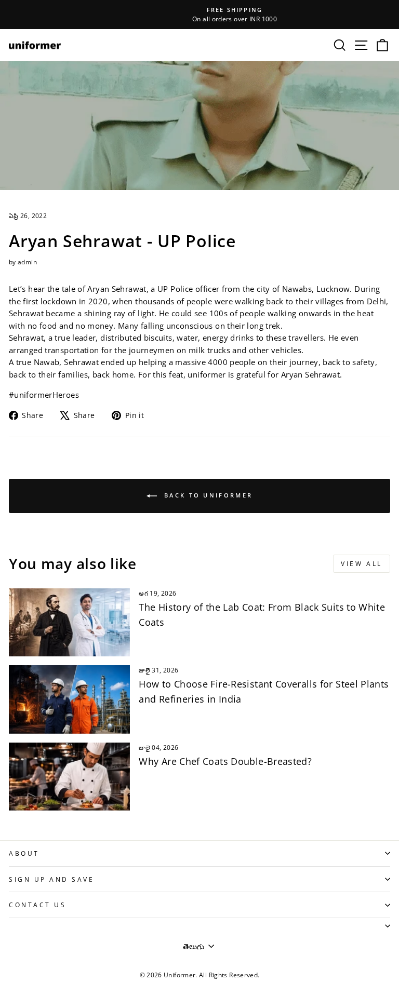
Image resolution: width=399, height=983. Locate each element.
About (24, 853)
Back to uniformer (206, 495)
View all (361, 563)
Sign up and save (52, 879)
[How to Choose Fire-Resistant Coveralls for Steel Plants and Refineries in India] (69, 699)
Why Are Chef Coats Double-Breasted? (225, 761)
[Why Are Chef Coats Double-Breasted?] (69, 777)
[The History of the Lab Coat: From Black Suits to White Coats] (69, 622)
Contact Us (37, 904)
